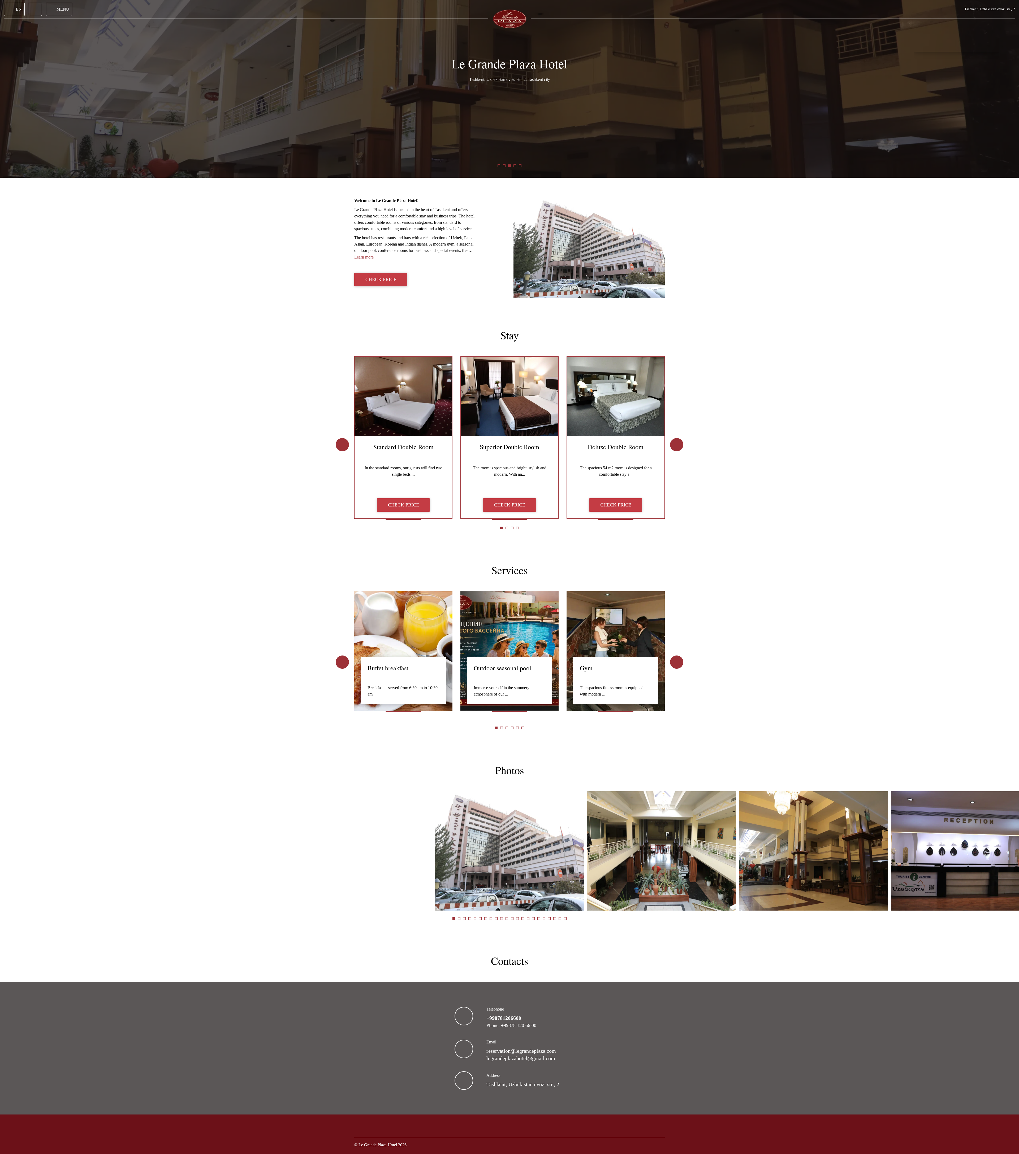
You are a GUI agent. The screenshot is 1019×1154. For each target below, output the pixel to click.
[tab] (499, 165)
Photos (509, 770)
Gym (586, 668)
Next (676, 444)
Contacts (509, 961)
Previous (342, 444)
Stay (509, 335)
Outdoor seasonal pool (502, 668)
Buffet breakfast (388, 668)
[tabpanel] (403, 437)
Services (509, 570)
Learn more (364, 257)
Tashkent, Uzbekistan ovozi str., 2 (522, 1084)
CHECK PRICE (380, 279)
